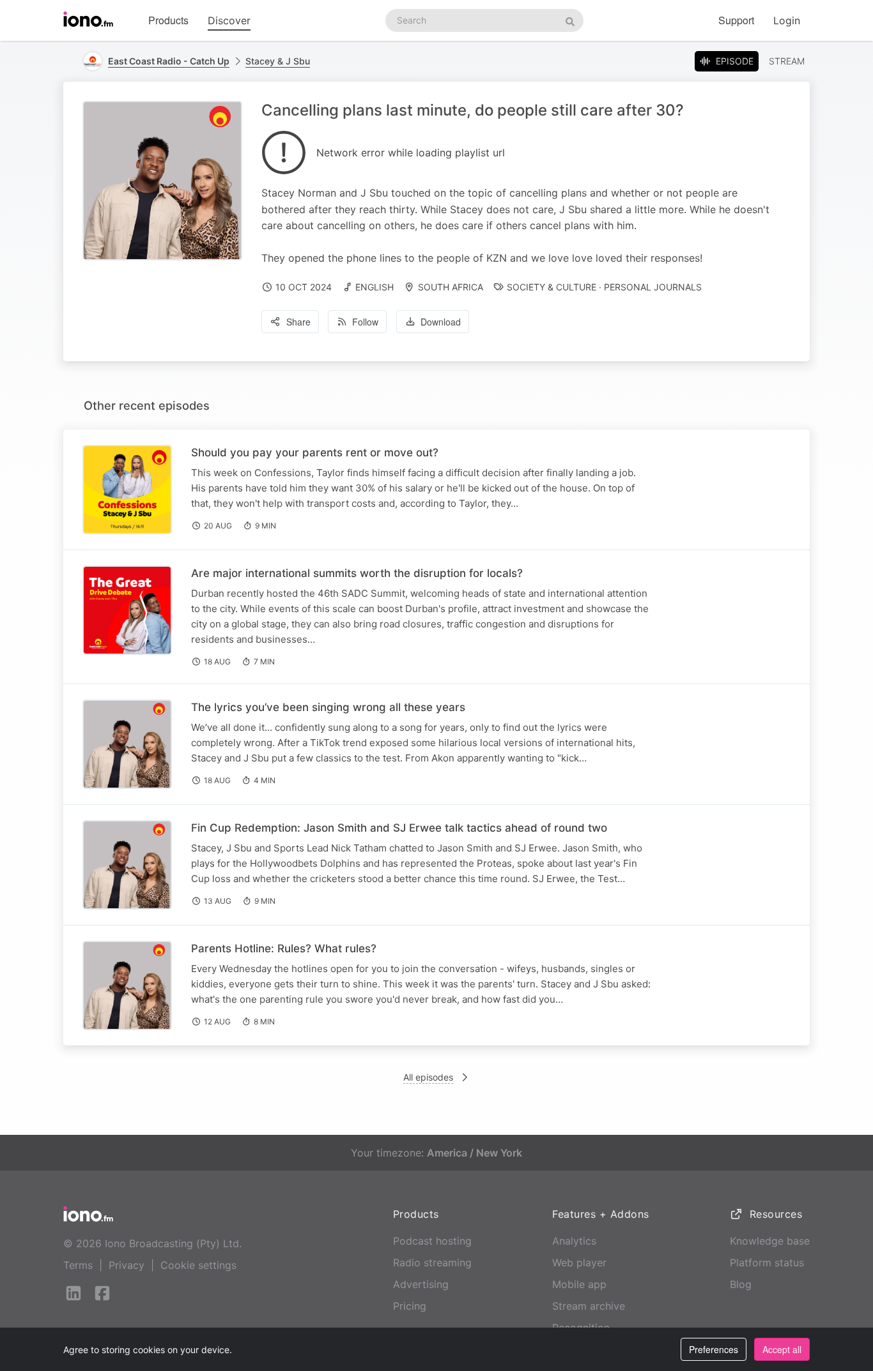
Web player (579, 1262)
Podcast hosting (432, 1240)
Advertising (421, 1284)
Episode (734, 61)
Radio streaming (432, 1262)
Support (736, 20)
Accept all (781, 1349)
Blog (741, 1284)
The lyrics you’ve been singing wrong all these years (328, 707)
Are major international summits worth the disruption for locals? (357, 573)
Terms (78, 1265)
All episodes (428, 1077)
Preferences (713, 1349)
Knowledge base (770, 1240)
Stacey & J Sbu (277, 61)
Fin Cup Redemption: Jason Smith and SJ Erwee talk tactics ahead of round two (399, 827)
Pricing (409, 1306)
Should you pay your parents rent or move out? (314, 452)
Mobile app (579, 1284)
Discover (229, 20)
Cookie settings (198, 1265)
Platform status (767, 1262)
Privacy (126, 1265)
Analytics (574, 1240)
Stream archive (588, 1306)
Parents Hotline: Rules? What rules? (283, 948)
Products (168, 20)
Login (786, 20)
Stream (787, 61)
